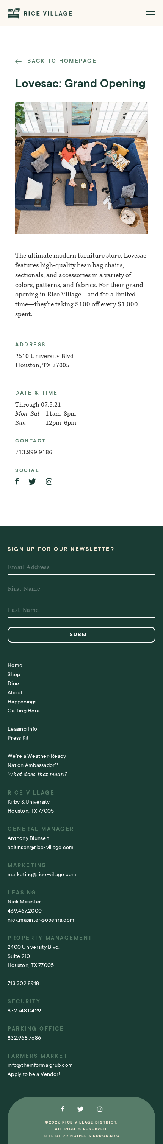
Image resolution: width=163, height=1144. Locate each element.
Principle (75, 1136)
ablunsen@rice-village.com (41, 847)
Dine (13, 683)
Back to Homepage (61, 61)
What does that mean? (37, 775)
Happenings (22, 702)
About (15, 692)
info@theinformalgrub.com (40, 1065)
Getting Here (24, 711)
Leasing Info (22, 729)
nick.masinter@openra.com (41, 920)
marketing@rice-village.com (42, 874)
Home (15, 665)
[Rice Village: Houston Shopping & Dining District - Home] (40, 13)
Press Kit (18, 738)
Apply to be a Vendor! (34, 1074)
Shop (14, 674)
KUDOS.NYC (106, 1136)
